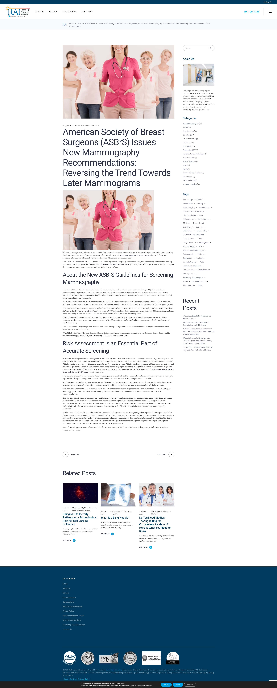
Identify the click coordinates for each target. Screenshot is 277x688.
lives (200, 238)
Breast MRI (90, 23)
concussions (203, 219)
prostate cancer (189, 262)
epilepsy (199, 227)
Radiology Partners (114, 670)
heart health (201, 231)
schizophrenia (189, 273)
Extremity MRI (189, 150)
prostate (199, 258)
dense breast (198, 223)
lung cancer (188, 242)
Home (65, 584)
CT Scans (186, 142)
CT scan (186, 223)
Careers (66, 593)
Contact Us (67, 629)
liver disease (188, 238)
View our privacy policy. (144, 685)
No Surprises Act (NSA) (72, 620)
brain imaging (189, 207)
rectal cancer (188, 270)
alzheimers (188, 203)
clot (201, 215)
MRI (79, 23)
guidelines (187, 231)
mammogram (203, 242)
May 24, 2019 (68, 125)
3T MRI (186, 127)
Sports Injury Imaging (192, 173)
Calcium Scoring (190, 139)
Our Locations (68, 602)
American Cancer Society (76, 262)
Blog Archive (188, 131)
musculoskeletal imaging (194, 250)
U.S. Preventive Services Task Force (114, 264)
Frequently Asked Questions (74, 625)
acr (184, 200)
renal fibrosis (204, 270)
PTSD (202, 262)
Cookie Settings (70, 679)
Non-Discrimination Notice (73, 616)
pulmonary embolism (192, 266)
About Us (66, 588)
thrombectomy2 (198, 281)
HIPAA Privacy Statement (72, 607)
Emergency (187, 146)
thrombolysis (189, 285)
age (191, 200)
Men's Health (77, 508)
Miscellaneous (90, 508)
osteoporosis (188, 254)
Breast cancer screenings (193, 211)
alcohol (199, 200)
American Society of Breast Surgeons (135, 255)
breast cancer (204, 207)
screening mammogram (193, 277)
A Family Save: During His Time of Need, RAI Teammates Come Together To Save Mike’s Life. (198, 331)
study (185, 281)
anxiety (199, 203)
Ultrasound (187, 176)
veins (200, 285)
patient (201, 254)
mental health (189, 246)
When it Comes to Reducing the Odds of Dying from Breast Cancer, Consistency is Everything (197, 340)
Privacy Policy (68, 611)
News (185, 169)
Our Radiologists (69, 597)
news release (86, 311)
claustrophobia (189, 215)
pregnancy (187, 258)
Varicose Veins (189, 180)
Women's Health (92, 125)
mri (200, 246)
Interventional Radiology (193, 154)
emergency (187, 227)
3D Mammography (191, 123)
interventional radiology (193, 235)
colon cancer (188, 219)
